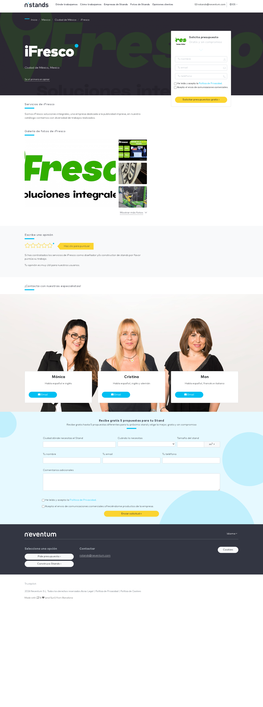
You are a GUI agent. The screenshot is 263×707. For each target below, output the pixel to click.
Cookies (228, 549)
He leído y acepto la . (199, 83)
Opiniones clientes (162, 4)
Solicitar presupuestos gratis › (201, 99)
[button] (70, 174)
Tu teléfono (169, 454)
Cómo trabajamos (90, 4)
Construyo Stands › (49, 564)
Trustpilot (30, 584)
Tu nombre (49, 454)
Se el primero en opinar (37, 79)
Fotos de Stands (140, 4)
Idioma (231, 534)
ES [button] (234, 4)
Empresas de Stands (116, 4)
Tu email (108, 454)
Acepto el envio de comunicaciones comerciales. (202, 87)
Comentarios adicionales (58, 470)
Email (44, 394)
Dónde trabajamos (67, 4)
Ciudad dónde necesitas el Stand (63, 438)
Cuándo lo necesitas (130, 438)
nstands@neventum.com (211, 4)
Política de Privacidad (210, 83)
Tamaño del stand (188, 438)
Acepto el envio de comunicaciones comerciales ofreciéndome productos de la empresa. (99, 506)
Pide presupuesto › (49, 556)
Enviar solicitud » (131, 513)
